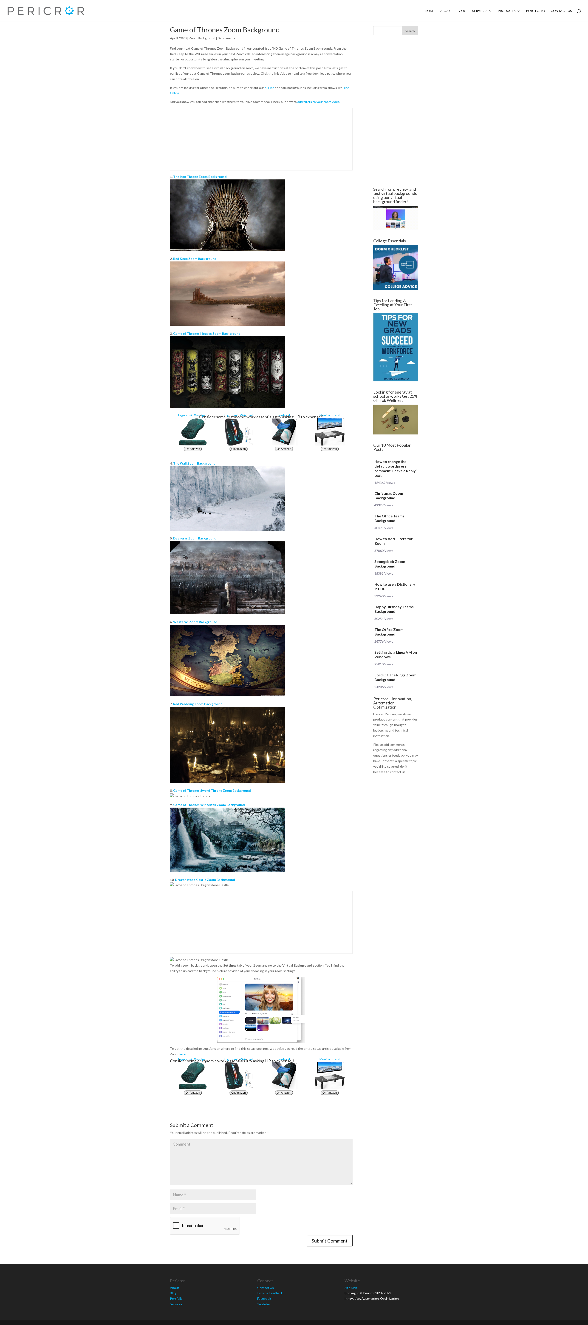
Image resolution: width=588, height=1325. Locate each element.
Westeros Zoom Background (195, 622)
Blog (462, 11)
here (182, 1054)
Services (479, 11)
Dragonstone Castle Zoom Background (205, 880)
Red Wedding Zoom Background (198, 704)
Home (430, 11)
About (446, 11)
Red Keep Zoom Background (194, 259)
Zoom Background (202, 38)
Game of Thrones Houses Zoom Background (206, 333)
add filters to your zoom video (318, 102)
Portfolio (535, 11)
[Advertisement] (142, 111)
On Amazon (193, 449)
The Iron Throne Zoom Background (200, 177)
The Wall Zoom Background (194, 463)
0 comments (226, 38)
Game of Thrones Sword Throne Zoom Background (212, 790)
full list (269, 88)
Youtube (263, 1304)
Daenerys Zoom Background (194, 538)
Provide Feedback (270, 1293)
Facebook (264, 1298)
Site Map (351, 1288)
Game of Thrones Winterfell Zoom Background (209, 805)
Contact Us (561, 11)
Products (507, 11)
